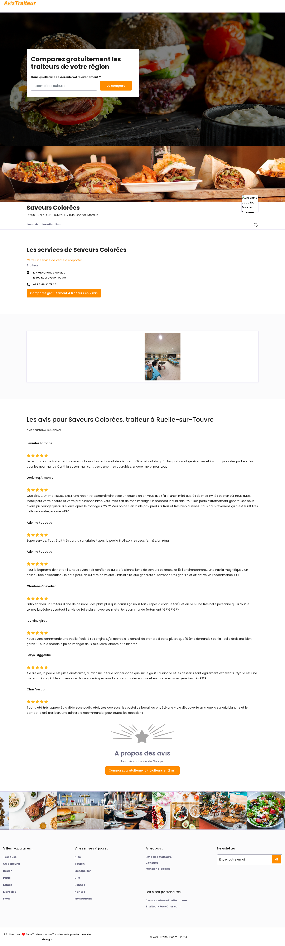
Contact (152, 863)
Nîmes (7, 885)
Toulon (79, 864)
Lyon (6, 899)
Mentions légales (158, 869)
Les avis (33, 224)
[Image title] (162, 357)
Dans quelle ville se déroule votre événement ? (66, 77)
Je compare (116, 86)
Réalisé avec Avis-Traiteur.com (27, 934)
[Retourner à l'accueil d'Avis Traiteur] (19, 3)
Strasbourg (11, 864)
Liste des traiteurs (159, 857)
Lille (77, 878)
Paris (6, 878)
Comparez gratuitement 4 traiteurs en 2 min (64, 293)
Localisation (51, 224)
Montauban (83, 899)
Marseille (9, 892)
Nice (77, 857)
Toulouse (9, 857)
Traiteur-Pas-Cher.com (163, 906)
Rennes (79, 885)
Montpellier (82, 871)
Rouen (7, 871)
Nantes (79, 892)
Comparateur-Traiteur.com (166, 900)
